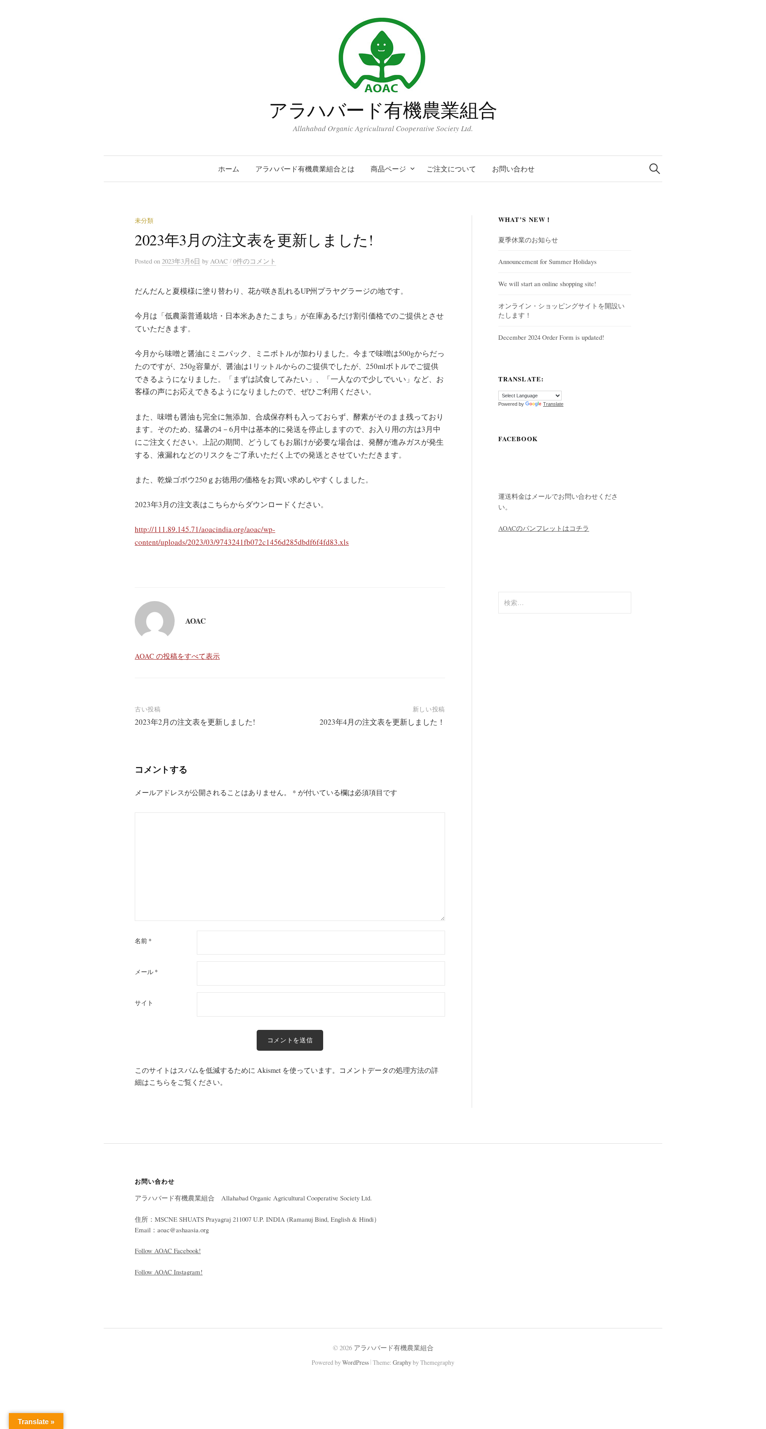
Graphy (402, 1362)
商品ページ (388, 168)
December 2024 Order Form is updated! (551, 337)
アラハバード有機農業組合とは (305, 168)
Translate (553, 404)
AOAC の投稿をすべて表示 (177, 655)
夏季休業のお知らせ (528, 239)
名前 (143, 941)
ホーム (228, 168)
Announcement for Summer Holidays (547, 261)
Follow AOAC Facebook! (168, 1250)
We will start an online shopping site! (547, 283)
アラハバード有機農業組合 (383, 109)
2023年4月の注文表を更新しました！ (382, 722)
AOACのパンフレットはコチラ (543, 528)
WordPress (355, 1362)
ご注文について (451, 168)
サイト (144, 1003)
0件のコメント (254, 260)
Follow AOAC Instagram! (169, 1271)
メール (146, 972)
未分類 (144, 220)
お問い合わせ (513, 168)
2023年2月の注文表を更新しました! (195, 722)
